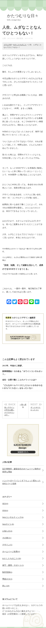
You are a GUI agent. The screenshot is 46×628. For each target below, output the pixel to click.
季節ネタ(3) (7, 579)
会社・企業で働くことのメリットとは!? (19, 380)
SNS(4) (5, 511)
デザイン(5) (7, 545)
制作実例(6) (7, 572)
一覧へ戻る (23, 406)
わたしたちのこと (20, 45)
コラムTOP (8, 45)
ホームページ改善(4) (11, 552)
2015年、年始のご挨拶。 (13, 366)
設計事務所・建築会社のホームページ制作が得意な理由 (21, 470)
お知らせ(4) (7, 531)
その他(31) (6, 538)
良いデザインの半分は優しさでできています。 (9, 411)
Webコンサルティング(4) (13, 517)
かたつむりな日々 (22, 16)
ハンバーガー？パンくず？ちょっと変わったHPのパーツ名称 (21, 482)
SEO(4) (5, 504)
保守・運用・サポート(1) (13, 565)
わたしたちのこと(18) (11, 558)
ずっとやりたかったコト (36, 409)
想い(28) (5, 586)
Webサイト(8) (8, 524)
